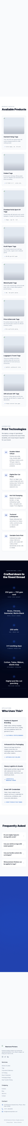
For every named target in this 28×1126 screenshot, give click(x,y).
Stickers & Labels (6, 1065)
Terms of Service (18, 1122)
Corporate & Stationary (7, 1070)
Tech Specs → (21, 54)
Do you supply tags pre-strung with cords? (11, 836)
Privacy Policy (10, 1122)
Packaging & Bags (6, 1077)
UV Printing (4, 1072)
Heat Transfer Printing (7, 1080)
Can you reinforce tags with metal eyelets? (13, 845)
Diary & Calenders (6, 1075)
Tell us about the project (11, 948)
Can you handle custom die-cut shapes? (13, 854)
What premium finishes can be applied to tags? (13, 863)
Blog (3, 1091)
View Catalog (8, 55)
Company (17, 928)
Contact (4, 1095)
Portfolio (4, 1088)
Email (5, 934)
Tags (3, 1068)
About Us (4, 1093)
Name (5, 928)
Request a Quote (13, 959)
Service (6, 941)
